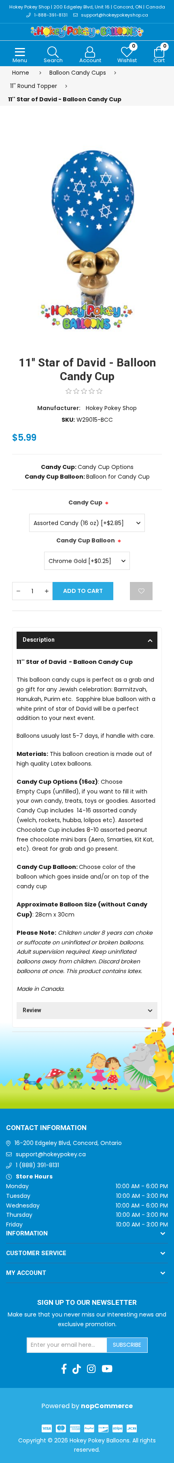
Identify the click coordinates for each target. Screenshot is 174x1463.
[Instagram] (91, 1369)
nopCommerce (107, 1406)
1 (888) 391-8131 (37, 1165)
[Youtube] (107, 1369)
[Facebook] (64, 1369)
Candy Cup (85, 502)
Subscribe (127, 1345)
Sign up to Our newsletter (87, 1303)
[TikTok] (76, 1369)
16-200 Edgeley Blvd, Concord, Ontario (68, 1143)
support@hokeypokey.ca (51, 1154)
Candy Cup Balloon (85, 540)
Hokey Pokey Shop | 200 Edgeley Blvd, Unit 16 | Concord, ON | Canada (87, 7)
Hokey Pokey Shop (111, 408)
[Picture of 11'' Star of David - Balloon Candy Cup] (87, 236)
